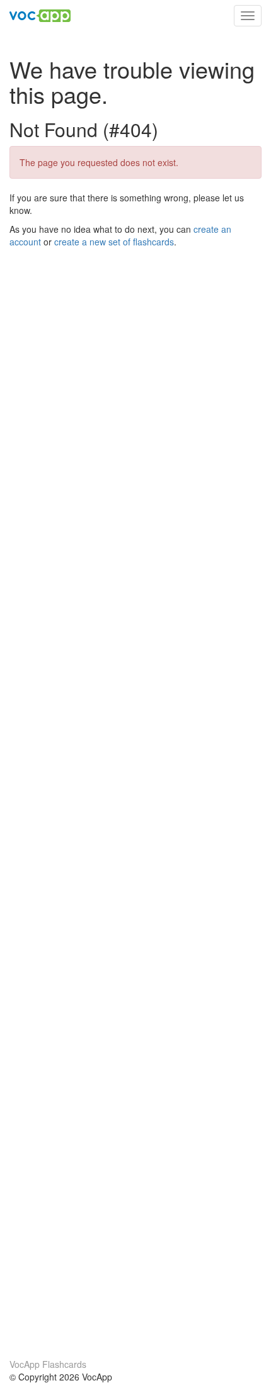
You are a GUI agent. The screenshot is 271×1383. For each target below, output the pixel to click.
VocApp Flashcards (47, 1364)
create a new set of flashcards (114, 241)
